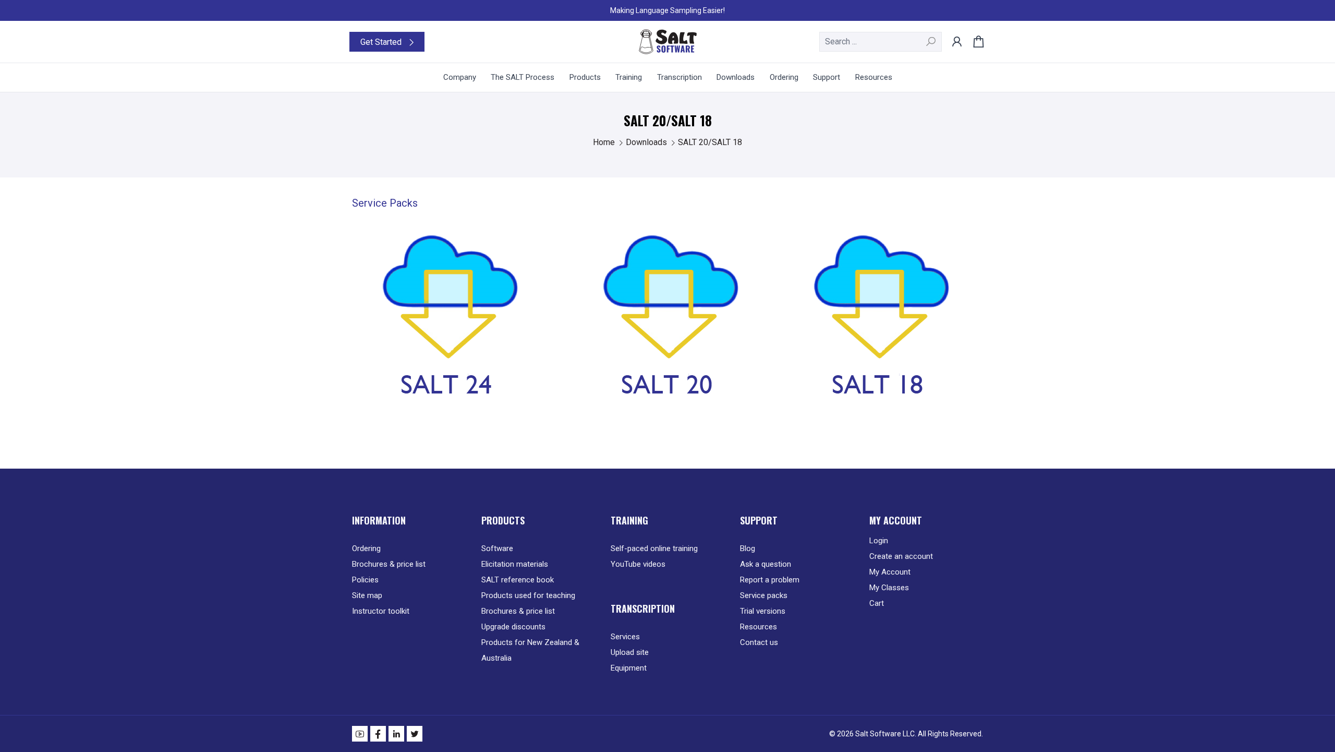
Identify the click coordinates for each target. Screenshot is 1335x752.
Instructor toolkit (380, 611)
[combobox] (880, 42)
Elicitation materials (514, 564)
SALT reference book (517, 579)
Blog (747, 548)
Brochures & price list (389, 564)
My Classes (889, 587)
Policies (365, 579)
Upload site (630, 652)
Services (625, 636)
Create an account (901, 556)
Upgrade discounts (513, 626)
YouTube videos (638, 564)
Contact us (759, 642)
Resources (758, 626)
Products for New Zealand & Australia (530, 650)
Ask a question (765, 564)
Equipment (629, 668)
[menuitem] (459, 77)
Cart (876, 603)
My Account (890, 572)
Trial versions (762, 611)
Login (878, 540)
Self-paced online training (654, 548)
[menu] (667, 77)
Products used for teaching (528, 595)
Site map (367, 595)
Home (605, 142)
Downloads (647, 142)
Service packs (763, 595)
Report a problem (769, 579)
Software (497, 548)
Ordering (366, 548)
